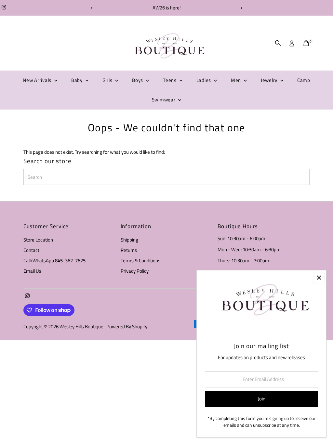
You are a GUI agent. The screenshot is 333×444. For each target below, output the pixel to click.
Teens (170, 80)
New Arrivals (38, 80)
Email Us (32, 271)
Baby (77, 80)
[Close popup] (319, 277)
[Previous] (92, 8)
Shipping (129, 239)
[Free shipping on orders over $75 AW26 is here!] (166, 7)
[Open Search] (278, 43)
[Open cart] (306, 43)
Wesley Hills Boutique (81, 326)
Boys (138, 80)
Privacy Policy (135, 271)
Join (261, 398)
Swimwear (164, 99)
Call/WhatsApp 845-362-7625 (54, 260)
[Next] (241, 8)
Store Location (38, 239)
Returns (129, 250)
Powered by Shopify (126, 326)
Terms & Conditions (140, 260)
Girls (108, 80)
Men (236, 80)
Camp (303, 80)
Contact (31, 250)
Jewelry (270, 80)
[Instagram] (4, 8)
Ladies (204, 80)
